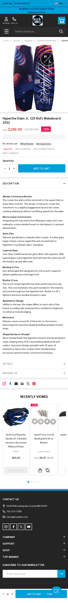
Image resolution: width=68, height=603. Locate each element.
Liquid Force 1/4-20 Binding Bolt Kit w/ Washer (44, 438)
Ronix (16, 451)
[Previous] (6, 10)
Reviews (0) (10, 373)
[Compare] (47, 470)
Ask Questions (43, 143)
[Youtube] (28, 526)
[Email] (16, 383)
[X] (28, 383)
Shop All (8, 3)
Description (11, 183)
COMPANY (9, 537)
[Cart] (61, 20)
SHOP (6, 550)
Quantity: (8, 160)
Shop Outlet (22, 3)
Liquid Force (44, 451)
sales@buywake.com (17, 516)
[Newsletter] (61, 574)
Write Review (27, 143)
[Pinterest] (34, 383)
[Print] (22, 383)
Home (6, 40)
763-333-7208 (14, 511)
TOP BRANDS (11, 556)
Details (8, 363)
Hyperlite (8, 148)
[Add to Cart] (40, 470)
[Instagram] (5, 526)
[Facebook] (10, 383)
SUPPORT (9, 543)
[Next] (12, 10)
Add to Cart (42, 168)
